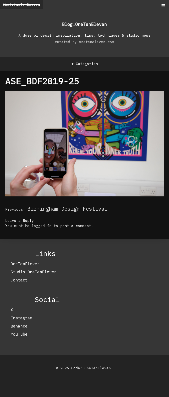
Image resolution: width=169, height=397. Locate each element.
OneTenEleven (25, 263)
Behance (19, 326)
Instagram (21, 317)
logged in (41, 226)
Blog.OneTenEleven (21, 4)
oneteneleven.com (96, 42)
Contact (19, 280)
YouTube (19, 334)
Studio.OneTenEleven (34, 271)
